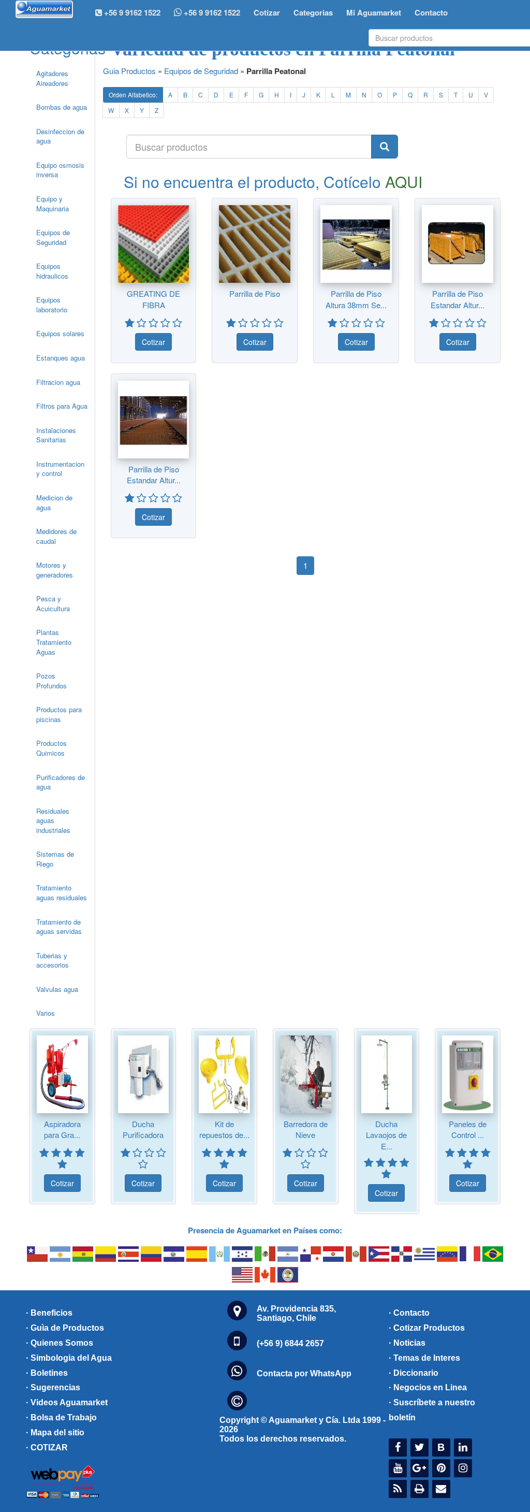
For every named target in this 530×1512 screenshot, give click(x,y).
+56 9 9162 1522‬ (131, 12)
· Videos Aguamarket (67, 1402)
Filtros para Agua (61, 406)
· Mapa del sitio (55, 1432)
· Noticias (407, 1342)
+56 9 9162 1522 (211, 12)
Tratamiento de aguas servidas (59, 927)
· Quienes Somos (59, 1342)
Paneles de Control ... (468, 1129)
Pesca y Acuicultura (53, 603)
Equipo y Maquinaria (52, 203)
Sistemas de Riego (55, 859)
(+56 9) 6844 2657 (290, 1343)
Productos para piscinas (59, 714)
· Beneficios (49, 1312)
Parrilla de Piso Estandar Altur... (457, 299)
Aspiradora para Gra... (62, 1129)
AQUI (403, 181)
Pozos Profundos (51, 680)
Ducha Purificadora (143, 1129)
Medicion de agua (54, 502)
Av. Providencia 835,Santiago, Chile (296, 1313)
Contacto (431, 12)
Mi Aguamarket (373, 12)
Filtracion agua (58, 382)
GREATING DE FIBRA (153, 299)
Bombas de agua (61, 107)
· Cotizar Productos (427, 1327)
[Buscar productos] (384, 147)
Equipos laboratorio (51, 304)
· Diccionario (413, 1373)
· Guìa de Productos (65, 1327)
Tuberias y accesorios (52, 960)
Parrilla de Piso (254, 293)
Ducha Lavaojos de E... (386, 1134)
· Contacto (409, 1312)
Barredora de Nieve (306, 1129)
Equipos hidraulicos (52, 271)
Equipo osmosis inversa (60, 170)
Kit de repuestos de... (224, 1129)
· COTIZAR (47, 1447)
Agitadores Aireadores (52, 78)
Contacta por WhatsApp (304, 1373)
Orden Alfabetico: (133, 94)
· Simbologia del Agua (69, 1357)
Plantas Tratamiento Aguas (53, 641)
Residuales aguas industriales (53, 820)
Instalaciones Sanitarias (56, 435)
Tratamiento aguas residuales (61, 892)
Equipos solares (60, 333)
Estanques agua (60, 358)
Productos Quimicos (51, 748)
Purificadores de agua (60, 782)
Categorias (313, 12)
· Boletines (47, 1373)
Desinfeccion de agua (60, 136)
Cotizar (267, 12)
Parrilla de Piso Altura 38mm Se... (356, 299)
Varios (45, 1013)
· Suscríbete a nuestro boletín (432, 1410)
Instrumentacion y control (60, 469)
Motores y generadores (54, 570)
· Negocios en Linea (428, 1387)
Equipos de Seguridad (53, 237)
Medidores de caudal (56, 536)
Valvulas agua (57, 989)
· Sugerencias (53, 1387)
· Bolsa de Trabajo (61, 1417)
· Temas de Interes (424, 1357)
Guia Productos (129, 70)
